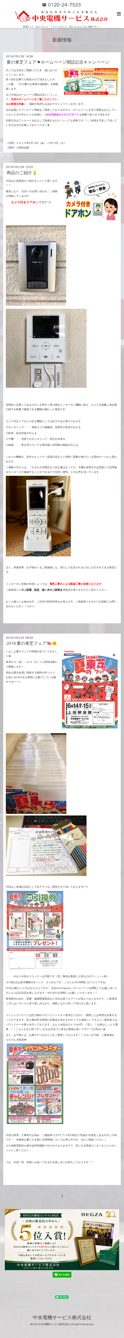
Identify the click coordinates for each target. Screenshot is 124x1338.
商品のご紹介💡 (22, 173)
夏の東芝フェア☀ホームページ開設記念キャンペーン (58, 62)
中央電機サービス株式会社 (62, 1317)
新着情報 (62, 40)
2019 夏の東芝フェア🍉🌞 (32, 643)
